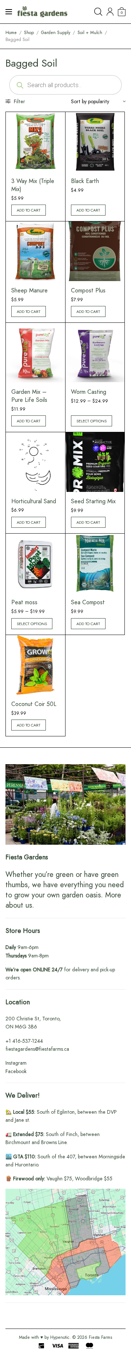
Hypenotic (60, 1337)
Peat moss (24, 602)
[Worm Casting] (95, 352)
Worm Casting (88, 392)
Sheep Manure (29, 290)
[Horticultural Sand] (35, 462)
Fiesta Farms (100, 1337)
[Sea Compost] (95, 563)
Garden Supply (55, 32)
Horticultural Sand (33, 501)
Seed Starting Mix (93, 501)
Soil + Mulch (90, 32)
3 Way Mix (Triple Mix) (32, 185)
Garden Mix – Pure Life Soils (29, 396)
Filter (18, 101)
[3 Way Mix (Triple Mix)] (35, 142)
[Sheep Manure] (35, 251)
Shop (29, 32)
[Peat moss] (35, 563)
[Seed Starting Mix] (95, 462)
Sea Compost (88, 602)
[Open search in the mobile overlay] (65, 84)
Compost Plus (88, 290)
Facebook (16, 1071)
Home (11, 32)
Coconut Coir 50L (33, 704)
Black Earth (85, 181)
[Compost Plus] (95, 251)
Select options (91, 421)
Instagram (16, 1063)
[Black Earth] (95, 142)
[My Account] (110, 12)
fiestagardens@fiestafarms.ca (37, 1049)
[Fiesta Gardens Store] (42, 11)
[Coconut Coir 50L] (35, 665)
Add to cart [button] (28, 210)
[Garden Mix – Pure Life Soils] (35, 352)
